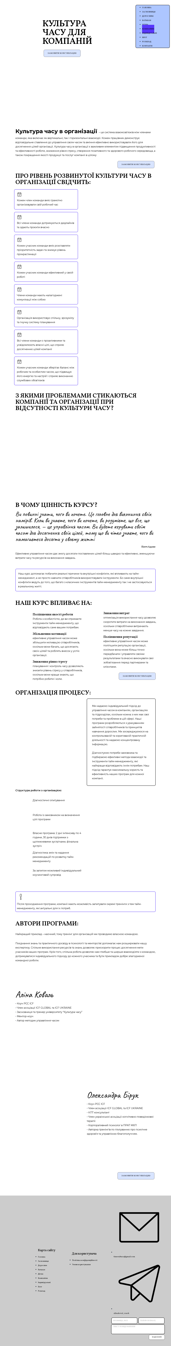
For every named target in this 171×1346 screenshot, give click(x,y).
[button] (62, 53)
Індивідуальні (149, 33)
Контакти (147, 46)
